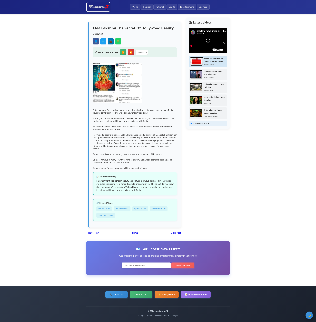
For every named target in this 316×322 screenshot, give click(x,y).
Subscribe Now (183, 265)
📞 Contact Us (116, 294)
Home (135, 232)
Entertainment (187, 7)
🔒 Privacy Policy (166, 294)
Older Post (176, 232)
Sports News (140, 208)
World (135, 7)
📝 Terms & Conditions (196, 294)
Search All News (105, 215)
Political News (122, 208)
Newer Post (93, 232)
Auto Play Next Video (201, 123)
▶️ (123, 52)
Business (203, 7)
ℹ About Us (141, 294)
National (160, 7)
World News (104, 208)
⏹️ (130, 52)
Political (147, 7)
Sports (172, 7)
